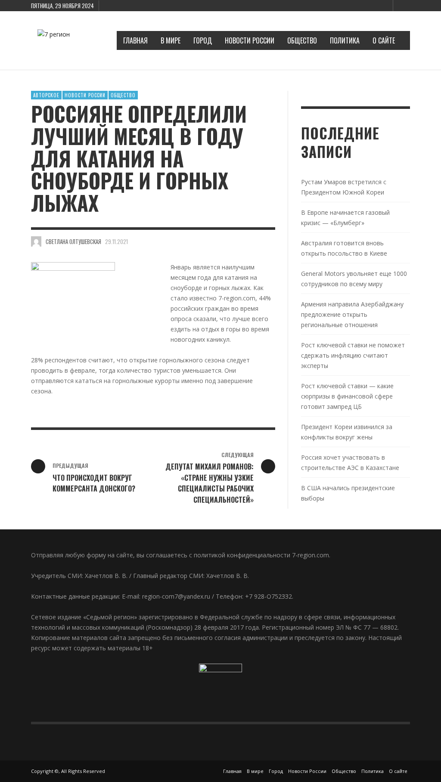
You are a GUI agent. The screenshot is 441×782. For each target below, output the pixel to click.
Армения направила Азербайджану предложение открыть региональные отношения (352, 314)
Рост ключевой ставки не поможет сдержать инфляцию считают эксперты (353, 355)
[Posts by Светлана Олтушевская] (36, 241)
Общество (123, 95)
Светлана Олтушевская (73, 241)
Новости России (85, 95)
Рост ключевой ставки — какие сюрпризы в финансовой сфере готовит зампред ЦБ (347, 396)
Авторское (46, 95)
